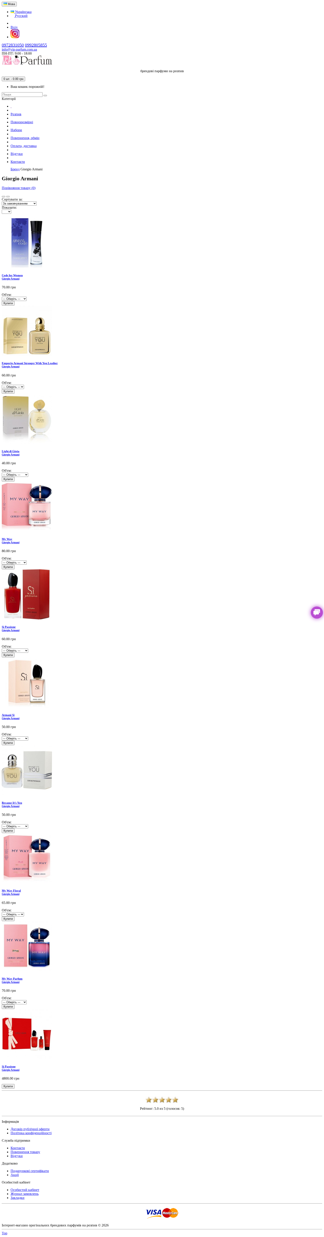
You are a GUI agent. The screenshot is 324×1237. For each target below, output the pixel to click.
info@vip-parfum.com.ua (19, 49)
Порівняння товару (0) (18, 188)
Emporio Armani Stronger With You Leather (30, 363)
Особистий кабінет (25, 1190)
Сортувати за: (12, 199)
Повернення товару (25, 1152)
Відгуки (17, 154)
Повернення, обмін (25, 138)
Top (4, 1233)
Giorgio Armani (10, 278)
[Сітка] (8, 196)
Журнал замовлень (25, 1194)
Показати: (9, 207)
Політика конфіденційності (31, 1133)
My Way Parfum (12, 978)
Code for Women (12, 275)
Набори (16, 130)
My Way (7, 539)
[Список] (3, 196)
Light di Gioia (10, 451)
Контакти (18, 162)
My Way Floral (11, 890)
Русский (21, 16)
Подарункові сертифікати (30, 1171)
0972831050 (13, 44)
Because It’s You (12, 802)
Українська (23, 12)
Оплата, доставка (24, 146)
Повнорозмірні (22, 122)
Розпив (16, 114)
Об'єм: (6, 295)
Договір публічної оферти (30, 1129)
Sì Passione (9, 627)
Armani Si (8, 715)
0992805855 (36, 44)
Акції (15, 1175)
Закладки (17, 1198)
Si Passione (9, 1066)
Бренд (15, 169)
